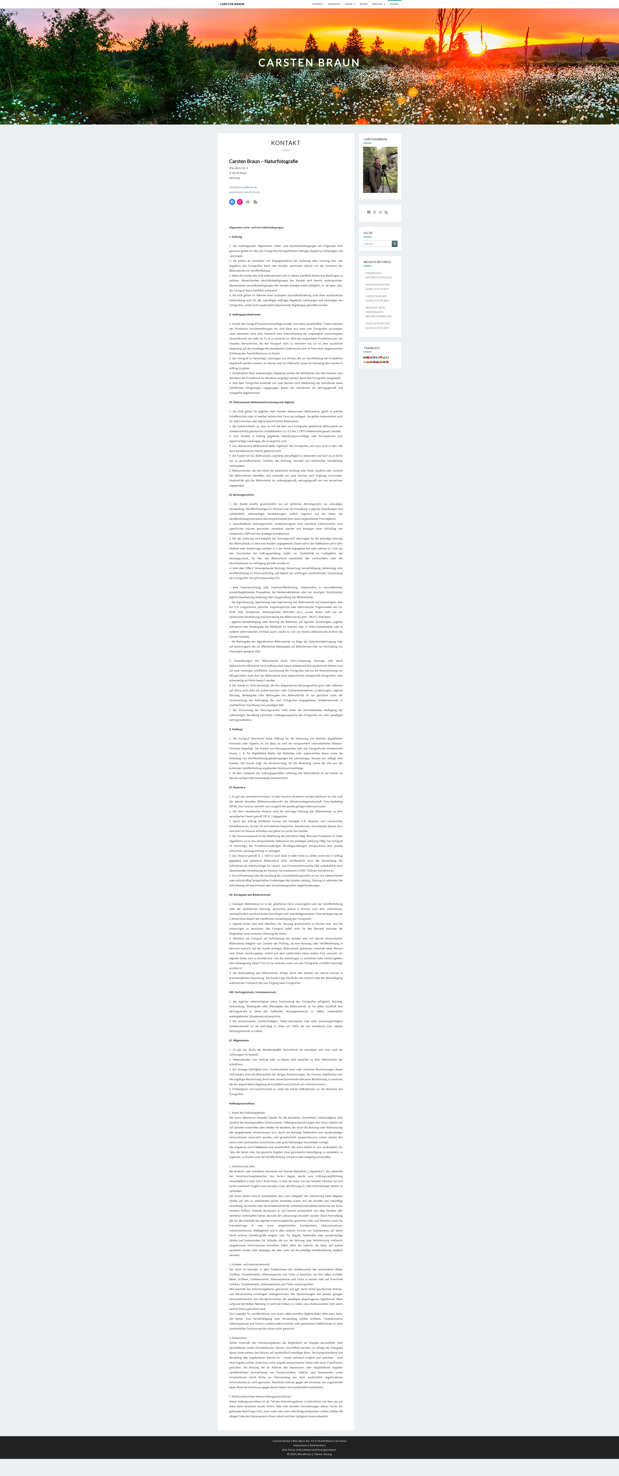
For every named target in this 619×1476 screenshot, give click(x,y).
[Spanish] (380, 362)
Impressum (300, 1445)
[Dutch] (370, 357)
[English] (374, 357)
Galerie (349, 4)
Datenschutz (318, 1445)
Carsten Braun (232, 4)
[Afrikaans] (364, 357)
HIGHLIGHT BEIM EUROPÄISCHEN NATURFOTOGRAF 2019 (379, 312)
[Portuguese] (374, 362)
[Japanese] (364, 362)
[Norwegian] (370, 362)
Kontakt (394, 4)
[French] (377, 357)
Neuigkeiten (334, 4)
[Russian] (377, 362)
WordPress (304, 1454)
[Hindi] (383, 357)
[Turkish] (387, 362)
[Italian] (387, 357)
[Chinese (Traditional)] (367, 357)
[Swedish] (383, 362)
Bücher (364, 4)
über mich (378, 4)
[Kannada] (367, 362)
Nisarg (328, 1454)
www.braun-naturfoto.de (244, 192)
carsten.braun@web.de (243, 187)
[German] (380, 357)
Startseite (317, 4)
